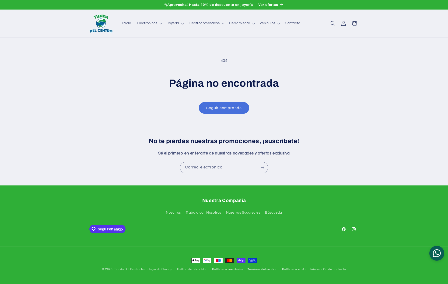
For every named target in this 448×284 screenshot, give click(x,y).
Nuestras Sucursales (243, 212)
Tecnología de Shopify (156, 269)
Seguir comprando (224, 108)
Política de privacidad (192, 269)
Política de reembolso (227, 269)
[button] (149, 23)
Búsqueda (273, 212)
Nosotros (173, 212)
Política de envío (294, 269)
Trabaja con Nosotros (203, 212)
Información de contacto (328, 269)
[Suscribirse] (262, 167)
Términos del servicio (262, 269)
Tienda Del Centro (127, 269)
